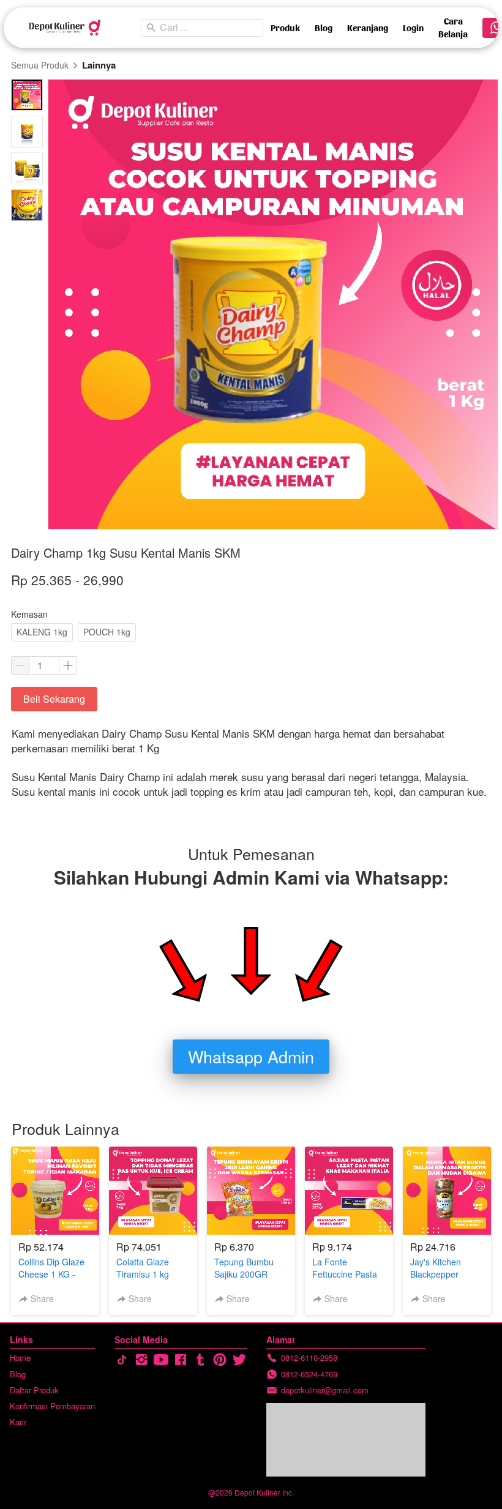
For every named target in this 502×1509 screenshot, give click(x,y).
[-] (121, 1360)
